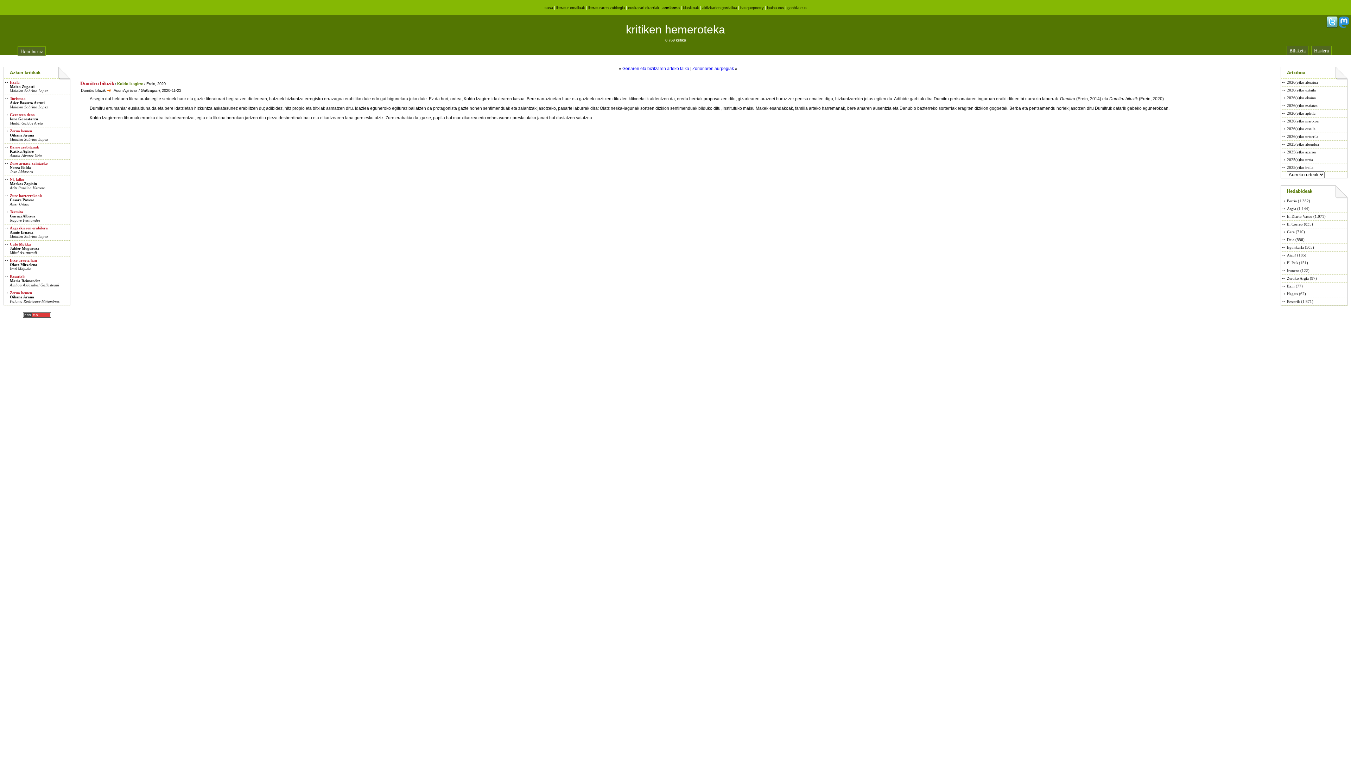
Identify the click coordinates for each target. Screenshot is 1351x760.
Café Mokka (20, 244)
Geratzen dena (22, 115)
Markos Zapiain (23, 184)
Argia (1291, 209)
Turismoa (18, 98)
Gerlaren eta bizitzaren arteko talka (655, 68)
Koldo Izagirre (130, 84)
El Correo (1295, 224)
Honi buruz (31, 51)
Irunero (1293, 270)
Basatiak (17, 276)
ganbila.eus (797, 8)
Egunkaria (1295, 247)
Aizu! (1291, 255)
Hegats (1292, 294)
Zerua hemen (21, 131)
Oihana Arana (22, 135)
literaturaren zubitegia (606, 8)
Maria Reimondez (25, 281)
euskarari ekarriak (643, 8)
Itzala (15, 82)
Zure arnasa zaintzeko (29, 163)
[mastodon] (1344, 26)
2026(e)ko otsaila (1301, 129)
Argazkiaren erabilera (29, 228)
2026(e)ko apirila (1301, 113)
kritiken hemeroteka (675, 29)
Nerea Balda (20, 167)
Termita (16, 212)
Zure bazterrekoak (26, 196)
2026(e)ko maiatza (1302, 105)
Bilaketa (1297, 50)
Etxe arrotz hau (23, 260)
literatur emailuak (570, 8)
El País (1292, 263)
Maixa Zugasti (22, 86)
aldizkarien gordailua (719, 8)
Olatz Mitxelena (23, 264)
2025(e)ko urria (1300, 160)
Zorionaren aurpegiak (713, 68)
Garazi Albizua (23, 216)
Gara (1291, 232)
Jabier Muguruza (24, 248)
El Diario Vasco (1299, 216)
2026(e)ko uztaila (1301, 90)
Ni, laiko (17, 179)
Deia (1290, 240)
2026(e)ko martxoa (1303, 121)
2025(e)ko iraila (1300, 167)
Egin (1291, 286)
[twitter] (1332, 26)
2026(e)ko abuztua (1302, 82)
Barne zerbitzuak (24, 147)
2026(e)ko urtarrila (1302, 136)
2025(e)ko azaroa (1301, 152)
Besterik (1293, 301)
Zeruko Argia (1298, 278)
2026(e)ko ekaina (1301, 98)
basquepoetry (752, 8)
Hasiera (1321, 50)
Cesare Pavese (22, 200)
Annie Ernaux (21, 232)
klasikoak (691, 8)
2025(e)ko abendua (1303, 144)
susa (549, 8)
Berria (1292, 201)
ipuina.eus (775, 8)
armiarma (671, 8)
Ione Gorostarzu (24, 119)
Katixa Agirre (22, 151)
